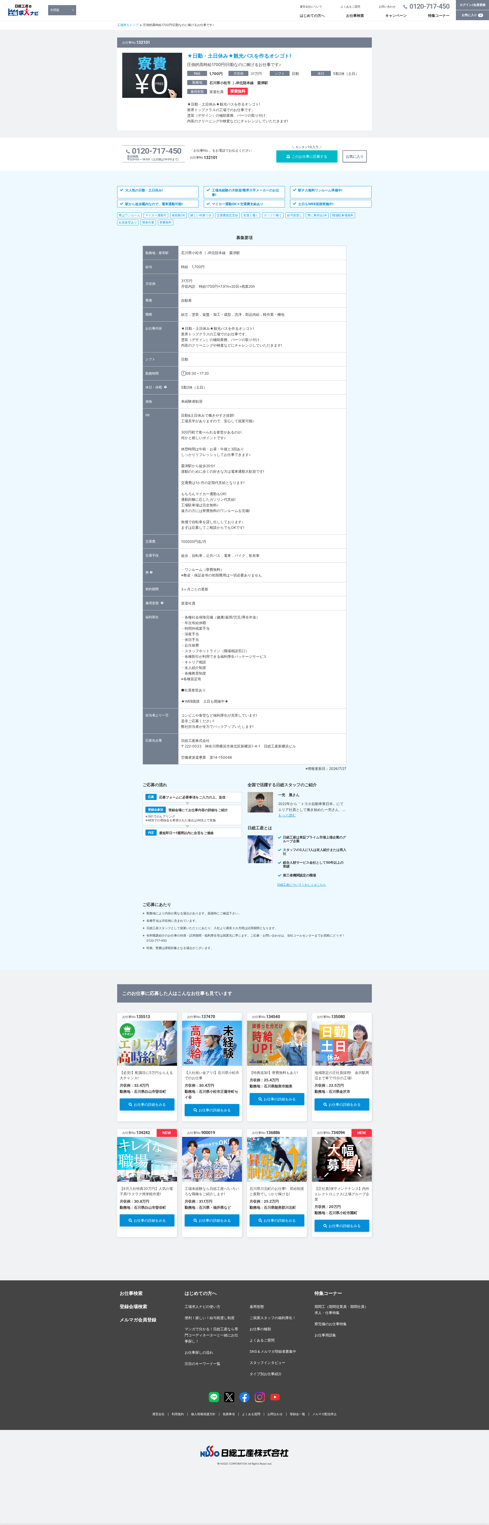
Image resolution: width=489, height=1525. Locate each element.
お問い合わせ (387, 6)
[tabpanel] (147, 1067)
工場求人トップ (128, 25)
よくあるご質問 (350, 6)
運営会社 (158, 1414)
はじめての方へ (312, 15)
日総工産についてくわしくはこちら (301, 885)
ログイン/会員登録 (472, 5)
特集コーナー (439, 15)
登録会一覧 (297, 1414)
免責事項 (229, 1414)
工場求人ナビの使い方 (202, 1306)
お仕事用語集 (325, 1335)
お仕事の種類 (260, 1329)
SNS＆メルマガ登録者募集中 (273, 1351)
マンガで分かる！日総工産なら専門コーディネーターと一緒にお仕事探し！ (211, 1335)
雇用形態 (257, 1306)
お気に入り (472, 15)
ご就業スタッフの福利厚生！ (273, 1318)
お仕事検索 (355, 15)
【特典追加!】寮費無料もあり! (274, 1072)
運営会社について (311, 6)
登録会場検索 (133, 1306)
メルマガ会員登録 (138, 1319)
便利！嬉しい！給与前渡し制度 (210, 1318)
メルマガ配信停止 (324, 1414)
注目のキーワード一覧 (202, 1363)
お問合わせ (275, 1414)
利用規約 (178, 1414)
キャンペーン (396, 15)
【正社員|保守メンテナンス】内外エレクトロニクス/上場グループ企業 (342, 1193)
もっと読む (287, 815)
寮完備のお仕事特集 (331, 1324)
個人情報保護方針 (203, 1414)
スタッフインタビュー (267, 1362)
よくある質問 (251, 1414)
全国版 (54, 10)
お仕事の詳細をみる (150, 1104)
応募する (309, 156)
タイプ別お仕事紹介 (266, 1374)
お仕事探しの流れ (199, 1352)
